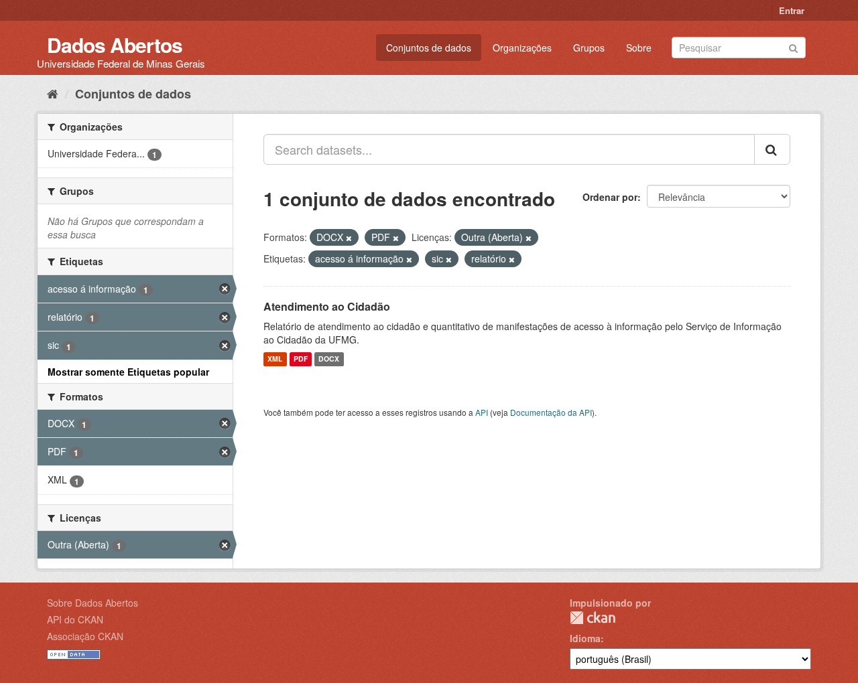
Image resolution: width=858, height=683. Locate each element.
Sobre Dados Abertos (92, 602)
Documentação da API (551, 412)
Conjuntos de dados (428, 47)
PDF (301, 359)
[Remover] (349, 237)
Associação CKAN (85, 636)
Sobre (639, 47)
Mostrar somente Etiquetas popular (128, 371)
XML (274, 359)
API (481, 412)
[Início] (52, 93)
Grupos (589, 47)
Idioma (585, 638)
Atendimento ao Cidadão (326, 306)
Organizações (522, 47)
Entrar (791, 10)
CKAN (592, 618)
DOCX (328, 359)
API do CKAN (75, 619)
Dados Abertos (114, 44)
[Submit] (793, 46)
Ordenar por (610, 197)
